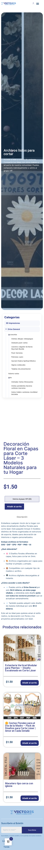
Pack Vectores (17, 353)
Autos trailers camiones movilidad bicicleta (24, 393)
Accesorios (12, 335)
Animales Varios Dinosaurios (22, 382)
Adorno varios (13, 374)
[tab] (22, 516)
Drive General (14, 329)
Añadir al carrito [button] (29, 683)
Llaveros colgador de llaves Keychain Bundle (22, 348)
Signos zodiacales (18, 365)
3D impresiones (13, 323)
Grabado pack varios (19, 343)
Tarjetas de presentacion (21, 369)
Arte (10, 377)
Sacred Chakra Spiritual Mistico (23, 361)
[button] (37, 3)
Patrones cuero (17, 357)
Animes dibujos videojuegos (22, 339)
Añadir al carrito (14, 506)
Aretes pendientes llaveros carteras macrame (21, 387)
